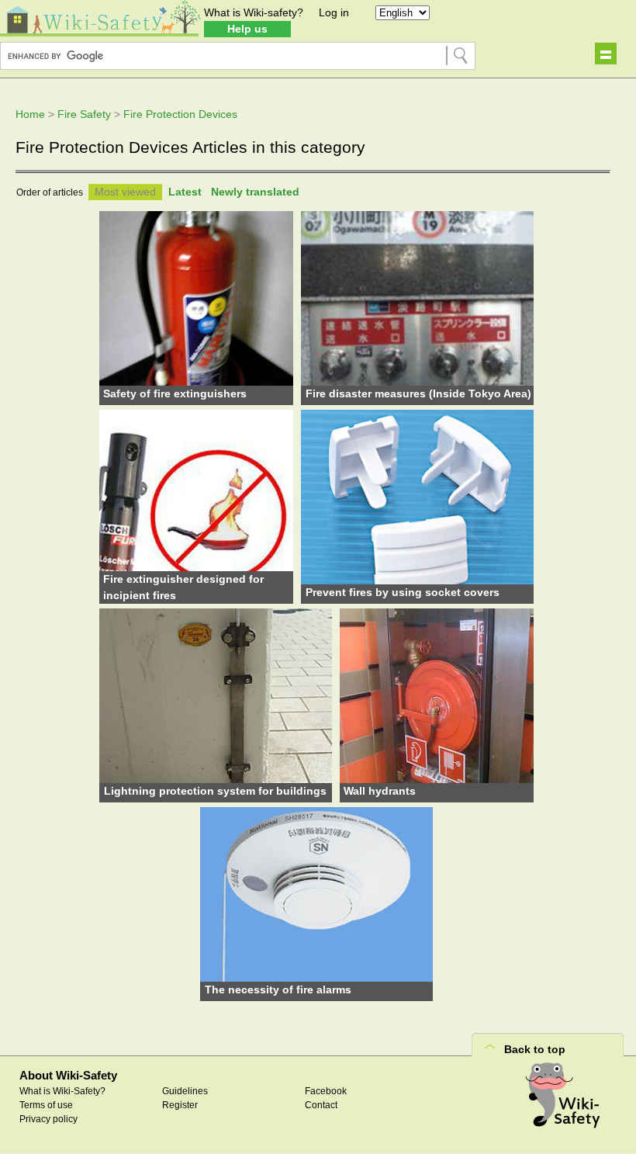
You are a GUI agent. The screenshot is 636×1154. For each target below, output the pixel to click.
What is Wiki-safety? (253, 12)
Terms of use (46, 1105)
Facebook (326, 1091)
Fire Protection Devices (180, 114)
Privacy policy (48, 1119)
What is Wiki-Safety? (62, 1091)
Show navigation (606, 53)
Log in (334, 12)
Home (30, 114)
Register (180, 1105)
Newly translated (255, 191)
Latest (185, 191)
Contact (321, 1105)
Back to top (534, 1049)
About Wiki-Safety (68, 1075)
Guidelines (185, 1091)
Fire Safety (84, 114)
